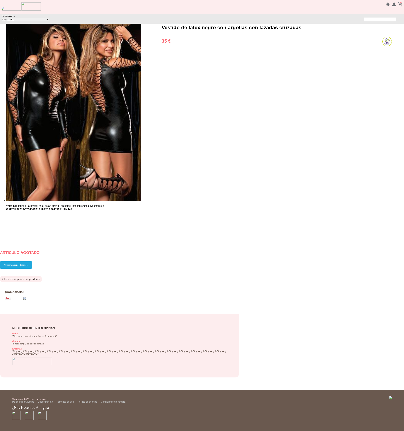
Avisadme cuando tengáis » (16, 265)
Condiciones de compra (113, 401)
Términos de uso (65, 401)
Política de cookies (87, 401)
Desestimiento (45, 401)
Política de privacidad (23, 401)
